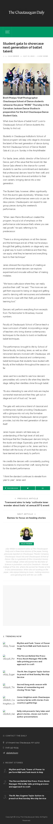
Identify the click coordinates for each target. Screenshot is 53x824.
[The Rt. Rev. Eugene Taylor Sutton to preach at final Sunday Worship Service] (9, 673)
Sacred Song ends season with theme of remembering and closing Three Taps (32, 687)
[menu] (7, 32)
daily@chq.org (12, 753)
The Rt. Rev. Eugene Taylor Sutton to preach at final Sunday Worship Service (33, 674)
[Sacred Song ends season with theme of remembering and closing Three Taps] (9, 686)
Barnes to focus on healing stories (26, 518)
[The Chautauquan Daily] (26, 12)
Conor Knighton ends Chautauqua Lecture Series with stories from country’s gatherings (33, 700)
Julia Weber (13, 56)
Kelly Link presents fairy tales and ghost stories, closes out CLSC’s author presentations (33, 714)
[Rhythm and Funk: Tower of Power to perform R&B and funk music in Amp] (9, 644)
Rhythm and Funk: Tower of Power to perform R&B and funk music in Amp (33, 646)
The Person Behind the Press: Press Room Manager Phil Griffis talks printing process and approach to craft (29, 784)
